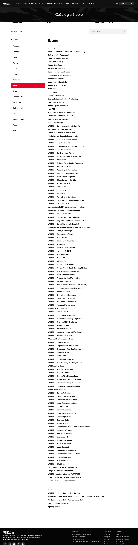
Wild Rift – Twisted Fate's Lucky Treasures (65, 163)
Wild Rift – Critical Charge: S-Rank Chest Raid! (67, 146)
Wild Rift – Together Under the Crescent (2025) (67, 221)
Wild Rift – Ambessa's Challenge (61, 265)
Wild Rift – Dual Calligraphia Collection (64, 139)
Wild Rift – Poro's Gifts (57, 194)
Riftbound (119, 541)
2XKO (118, 534)
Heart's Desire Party (56, 68)
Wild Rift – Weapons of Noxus (60, 430)
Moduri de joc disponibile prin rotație (63, 136)
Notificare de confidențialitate (81, 534)
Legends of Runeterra (123, 539)
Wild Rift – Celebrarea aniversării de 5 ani (64, 126)
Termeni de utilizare (78, 539)
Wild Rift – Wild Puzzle (57, 258)
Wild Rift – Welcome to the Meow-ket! (63, 173)
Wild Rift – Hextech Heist (58, 461)
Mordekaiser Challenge (57, 308)
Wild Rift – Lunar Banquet (58, 447)
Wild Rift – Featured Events (59, 292)
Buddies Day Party (55, 62)
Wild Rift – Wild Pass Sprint (59, 254)
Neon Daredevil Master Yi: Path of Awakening (66, 52)
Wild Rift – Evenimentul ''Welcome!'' (62, 450)
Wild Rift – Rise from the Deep (60, 433)
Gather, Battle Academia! (58, 55)
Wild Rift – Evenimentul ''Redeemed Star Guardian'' (69, 427)
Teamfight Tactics (122, 544)
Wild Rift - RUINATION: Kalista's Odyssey (64, 379)
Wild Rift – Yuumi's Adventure (60, 444)
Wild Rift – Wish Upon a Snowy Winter (63, 271)
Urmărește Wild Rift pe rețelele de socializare (66, 207)
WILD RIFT (14, 31)
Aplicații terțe (54, 507)
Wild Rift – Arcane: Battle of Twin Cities (64, 278)
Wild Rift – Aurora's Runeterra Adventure (64, 156)
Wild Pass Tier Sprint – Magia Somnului (64, 210)
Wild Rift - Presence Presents (60, 335)
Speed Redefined (55, 65)
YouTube (107, 539)
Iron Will (51, 109)
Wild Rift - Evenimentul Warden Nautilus (64, 349)
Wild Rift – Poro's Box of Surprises (62, 197)
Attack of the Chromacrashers (60, 339)
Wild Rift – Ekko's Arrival (58, 437)
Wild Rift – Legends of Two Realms (62, 298)
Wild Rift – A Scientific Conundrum (62, 302)
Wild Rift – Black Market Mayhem (61, 177)
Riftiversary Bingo (55, 123)
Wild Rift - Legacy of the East (60, 342)
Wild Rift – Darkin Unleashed (59, 410)
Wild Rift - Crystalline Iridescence (62, 295)
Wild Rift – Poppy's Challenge (60, 231)
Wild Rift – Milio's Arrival (58, 312)
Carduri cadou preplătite (58, 503)
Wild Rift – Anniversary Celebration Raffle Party (67, 285)
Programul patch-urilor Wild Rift (61, 471)
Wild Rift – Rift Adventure (58, 325)
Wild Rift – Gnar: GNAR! (57, 237)
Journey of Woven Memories (60, 75)
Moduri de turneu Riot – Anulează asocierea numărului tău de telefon (76, 496)
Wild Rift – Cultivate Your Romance (62, 153)
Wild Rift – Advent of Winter (59, 329)
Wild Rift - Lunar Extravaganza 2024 (63, 403)
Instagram (107, 536)
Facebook (107, 534)
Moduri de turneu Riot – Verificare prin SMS (65, 500)
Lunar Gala (52, 92)
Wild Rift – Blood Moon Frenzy (60, 166)
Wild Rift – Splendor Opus (58, 204)
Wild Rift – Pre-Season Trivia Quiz (61, 359)
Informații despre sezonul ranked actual (64, 477)
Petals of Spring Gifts (57, 85)
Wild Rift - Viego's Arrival (58, 373)
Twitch (106, 544)
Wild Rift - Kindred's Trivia (59, 393)
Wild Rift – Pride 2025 (57, 190)
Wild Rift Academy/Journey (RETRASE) (64, 474)
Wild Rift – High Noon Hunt (59, 143)
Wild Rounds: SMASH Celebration (61, 116)
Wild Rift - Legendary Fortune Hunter (63, 346)
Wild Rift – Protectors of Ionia (60, 440)
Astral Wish (53, 89)
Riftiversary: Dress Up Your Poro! (61, 112)
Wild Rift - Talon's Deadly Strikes (61, 396)
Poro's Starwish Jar (56, 96)
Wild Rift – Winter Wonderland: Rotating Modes (67, 268)
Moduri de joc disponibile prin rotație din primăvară (69, 227)
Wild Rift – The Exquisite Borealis (61, 248)
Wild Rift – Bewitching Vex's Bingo (62, 413)
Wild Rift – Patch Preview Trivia (60, 214)
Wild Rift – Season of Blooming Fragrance (65, 319)
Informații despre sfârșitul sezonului (63, 481)
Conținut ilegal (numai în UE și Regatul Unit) (86, 541)
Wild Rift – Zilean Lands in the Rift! (62, 180)
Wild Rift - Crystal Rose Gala (59, 150)
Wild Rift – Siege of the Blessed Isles (63, 376)
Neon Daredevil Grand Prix (58, 58)
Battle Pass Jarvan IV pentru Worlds (62, 133)
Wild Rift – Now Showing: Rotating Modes (65, 363)
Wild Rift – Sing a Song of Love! (61, 234)
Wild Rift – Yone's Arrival (58, 423)
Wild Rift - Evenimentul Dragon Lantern (64, 383)
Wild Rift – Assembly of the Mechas (62, 170)
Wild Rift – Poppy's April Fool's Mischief (64, 217)
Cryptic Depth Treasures (58, 119)
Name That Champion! (57, 390)
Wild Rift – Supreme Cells (58, 420)
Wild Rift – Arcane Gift (57, 160)
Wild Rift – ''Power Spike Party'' (60, 417)
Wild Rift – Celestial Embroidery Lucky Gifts (66, 200)
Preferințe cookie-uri (78, 536)
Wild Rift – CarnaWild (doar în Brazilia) (63, 224)
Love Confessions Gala (57, 82)
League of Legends (122, 536)
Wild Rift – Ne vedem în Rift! (59, 251)
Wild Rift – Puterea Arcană (58, 187)
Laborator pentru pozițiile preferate (62, 467)
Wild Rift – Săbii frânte (57, 464)
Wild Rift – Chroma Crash (58, 406)
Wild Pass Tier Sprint (56, 366)
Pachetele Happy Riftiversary (60, 129)
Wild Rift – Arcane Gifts (57, 244)
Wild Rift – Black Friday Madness (61, 275)
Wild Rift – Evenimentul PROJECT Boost (64, 454)
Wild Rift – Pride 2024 (57, 356)
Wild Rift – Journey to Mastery (60, 369)
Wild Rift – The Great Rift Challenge (62, 322)
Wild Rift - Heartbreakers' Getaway (62, 400)
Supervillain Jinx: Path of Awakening (63, 99)
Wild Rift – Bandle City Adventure (61, 241)
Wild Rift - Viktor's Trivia (58, 261)
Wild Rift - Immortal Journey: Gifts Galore (65, 332)
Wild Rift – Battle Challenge (59, 281)
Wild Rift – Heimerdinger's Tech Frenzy (64, 493)
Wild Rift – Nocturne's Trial (59, 183)
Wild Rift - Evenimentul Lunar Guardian (64, 386)
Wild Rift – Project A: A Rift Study (61, 315)
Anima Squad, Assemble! (58, 106)
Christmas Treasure (56, 102)
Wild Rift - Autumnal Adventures (61, 305)
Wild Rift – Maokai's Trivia (58, 352)
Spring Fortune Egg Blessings (60, 72)
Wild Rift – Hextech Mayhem (59, 457)
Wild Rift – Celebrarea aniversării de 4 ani (65, 288)
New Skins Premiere (56, 79)
